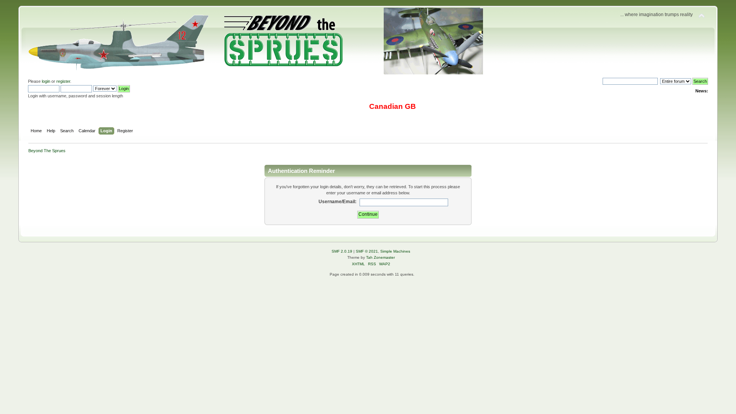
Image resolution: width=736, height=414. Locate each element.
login (46, 81)
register (63, 81)
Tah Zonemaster (380, 257)
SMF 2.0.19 (342, 251)
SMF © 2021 (367, 251)
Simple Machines (395, 251)
